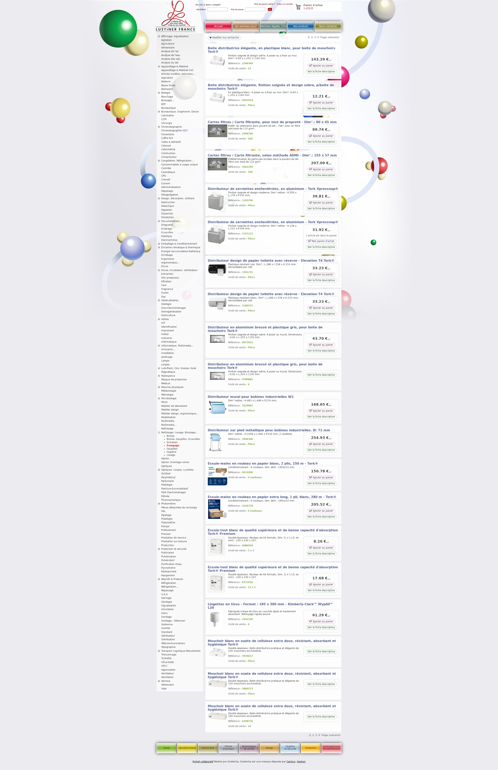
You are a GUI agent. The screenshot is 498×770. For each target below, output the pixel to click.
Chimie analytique (228, 747)
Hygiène (171, 452)
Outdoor (166, 473)
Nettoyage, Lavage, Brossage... (179, 432)
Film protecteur (170, 277)
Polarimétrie (168, 522)
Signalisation (168, 605)
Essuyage (173, 445)
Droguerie (167, 225)
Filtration (166, 281)
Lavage (171, 455)
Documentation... (171, 221)
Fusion (165, 292)
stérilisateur (168, 635)
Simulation (167, 609)
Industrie (166, 338)
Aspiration (167, 77)
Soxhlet (165, 628)
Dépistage (167, 191)
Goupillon (172, 448)
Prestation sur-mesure (174, 541)
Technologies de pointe (249, 747)
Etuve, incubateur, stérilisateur (179, 270)
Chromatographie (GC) (174, 130)
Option (165, 458)
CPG (163, 176)
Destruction (168, 202)
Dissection (167, 213)
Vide (163, 688)
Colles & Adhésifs (171, 142)
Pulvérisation (168, 556)
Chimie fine (208, 748)
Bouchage (167, 96)
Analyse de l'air (170, 51)
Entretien (172, 442)
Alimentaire (167, 47)
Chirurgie (166, 123)
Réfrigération (168, 583)
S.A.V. (164, 594)
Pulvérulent (167, 560)
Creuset (165, 179)
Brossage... (167, 100)
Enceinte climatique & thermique (180, 247)
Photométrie (168, 503)
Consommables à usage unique (179, 164)
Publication (167, 552)
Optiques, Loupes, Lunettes (177, 469)
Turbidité (166, 658)
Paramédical (168, 477)
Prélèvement (168, 530)
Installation (167, 353)
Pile (163, 511)
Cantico (291, 761)
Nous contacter (328, 26)
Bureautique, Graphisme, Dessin (180, 111)
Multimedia (167, 421)
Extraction (167, 274)
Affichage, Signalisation (175, 36)
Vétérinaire (167, 684)
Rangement (168, 575)
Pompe (165, 526)
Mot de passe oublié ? (264, 4)
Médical (165, 383)
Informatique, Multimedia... (177, 345)
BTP (163, 104)
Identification (169, 326)
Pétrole (165, 496)
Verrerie (165, 681)
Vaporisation (168, 669)
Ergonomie (167, 259)
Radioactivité (168, 571)
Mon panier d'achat (322, 241)
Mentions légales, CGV (273, 26)
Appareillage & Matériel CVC (177, 70)
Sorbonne (167, 624)
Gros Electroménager (173, 308)
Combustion (168, 153)
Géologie (166, 304)
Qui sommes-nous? (246, 26)
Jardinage (166, 357)
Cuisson (165, 183)
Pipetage (166, 515)
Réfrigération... (169, 586)
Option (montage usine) (175, 462)
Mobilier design (170, 409)
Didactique (167, 206)
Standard (166, 632)
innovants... (168, 349)
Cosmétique (168, 172)
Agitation (166, 40)
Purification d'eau (171, 564)
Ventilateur (167, 673)
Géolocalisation (170, 300)
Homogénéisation (171, 311)
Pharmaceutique (171, 500)
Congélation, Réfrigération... (177, 160)
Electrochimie (169, 240)
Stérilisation (168, 639)
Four (164, 285)
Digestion (166, 210)
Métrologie (167, 394)
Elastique (166, 236)
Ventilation (167, 677)
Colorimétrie (168, 149)
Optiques (166, 466)
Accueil (218, 26)
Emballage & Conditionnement (179, 243)
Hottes (165, 319)
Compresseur (169, 157)
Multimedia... (168, 425)
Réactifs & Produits (172, 579)
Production (167, 545)
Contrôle (166, 168)
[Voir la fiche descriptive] (217, 66)
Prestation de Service (173, 537)
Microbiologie (168, 398)
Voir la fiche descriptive (321, 71)
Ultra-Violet (167, 662)
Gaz (163, 296)
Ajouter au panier (322, 65)
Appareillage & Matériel (174, 66)
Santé (166, 748)
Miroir (164, 402)
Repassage (167, 590)
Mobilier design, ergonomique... (179, 413)
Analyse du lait (169, 62)
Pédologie (166, 484)
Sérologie (166, 602)
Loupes (165, 364)
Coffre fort (167, 138)
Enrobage (167, 255)
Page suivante (329, 37)
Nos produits (300, 26)
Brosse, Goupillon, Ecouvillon (183, 439)
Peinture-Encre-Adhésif (174, 488)
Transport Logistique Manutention (181, 651)
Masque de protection (174, 379)
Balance (165, 81)
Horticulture (168, 315)
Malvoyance (168, 375)
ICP (163, 323)
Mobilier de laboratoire (174, 406)
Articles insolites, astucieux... (178, 74)
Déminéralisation (171, 187)
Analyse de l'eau (170, 55)
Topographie (168, 647)
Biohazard (167, 89)
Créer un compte (285, 4)
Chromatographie (171, 126)
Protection (311, 748)
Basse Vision (168, 85)
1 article (308, 8)
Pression (166, 534)
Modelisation (168, 417)
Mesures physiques (172, 387)
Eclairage (166, 228)
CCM (163, 119)
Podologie (166, 518)
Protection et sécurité (173, 549)
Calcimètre (167, 115)
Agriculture (167, 43)
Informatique (168, 341)
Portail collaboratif (203, 761)
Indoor (165, 334)
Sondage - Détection (173, 620)
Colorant (166, 145)
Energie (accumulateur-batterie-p (180, 251)
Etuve (164, 266)
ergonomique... (170, 262)
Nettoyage (167, 428)
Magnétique (168, 372)
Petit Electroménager (173, 492)
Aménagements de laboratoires (331, 747)
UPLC (164, 666)
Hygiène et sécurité (290, 747)
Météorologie (168, 390)
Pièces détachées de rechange (179, 507)
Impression (167, 330)
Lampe (165, 360)
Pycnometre (168, 568)
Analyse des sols (170, 59)
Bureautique (168, 108)
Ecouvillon (167, 232)
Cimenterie (167, 134)
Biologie (165, 92)
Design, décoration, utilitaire (177, 198)
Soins (164, 613)
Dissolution (167, 217)
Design (269, 748)
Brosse (170, 436)
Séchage (166, 598)
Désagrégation (169, 194)
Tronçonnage (168, 654)
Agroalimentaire (187, 748)
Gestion (301, 761)
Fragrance (167, 289)
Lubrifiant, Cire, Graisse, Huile (178, 368)
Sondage (166, 617)
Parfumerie (167, 481)
